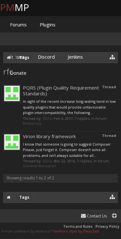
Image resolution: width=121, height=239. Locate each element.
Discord (46, 56)
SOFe (47, 118)
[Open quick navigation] (112, 197)
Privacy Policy (107, 226)
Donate (18, 73)
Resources (32, 123)
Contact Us (96, 216)
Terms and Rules (77, 226)
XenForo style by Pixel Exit (76, 231)
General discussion (39, 165)
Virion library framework (49, 136)
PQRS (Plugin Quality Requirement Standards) (61, 90)
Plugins (47, 24)
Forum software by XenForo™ (28, 231)
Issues (17, 56)
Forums (18, 24)
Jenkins (75, 56)
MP (19, 7)
